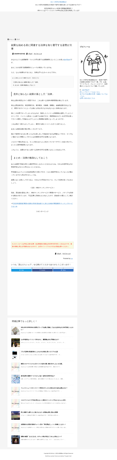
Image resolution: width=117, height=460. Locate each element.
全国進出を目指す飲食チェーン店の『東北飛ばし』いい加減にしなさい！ (43, 424)
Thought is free (67, 456)
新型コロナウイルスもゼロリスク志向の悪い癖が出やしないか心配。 (42, 364)
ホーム (11, 39)
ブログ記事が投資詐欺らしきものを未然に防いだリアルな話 (39, 351)
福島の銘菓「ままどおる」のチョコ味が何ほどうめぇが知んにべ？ (41, 436)
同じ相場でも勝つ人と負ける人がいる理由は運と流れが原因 (39, 412)
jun (72, 258)
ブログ (18, 39)
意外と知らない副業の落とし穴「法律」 (26, 82)
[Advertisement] (58, 24)
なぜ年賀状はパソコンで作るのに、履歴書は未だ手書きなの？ (40, 339)
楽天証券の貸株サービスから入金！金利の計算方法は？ (38, 376)
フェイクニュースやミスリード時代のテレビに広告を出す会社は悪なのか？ (44, 388)
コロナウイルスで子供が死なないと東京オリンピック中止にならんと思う (43, 400)
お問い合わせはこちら (87, 98)
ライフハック (38, 54)
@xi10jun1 (67, 59)
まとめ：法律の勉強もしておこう (24, 85)
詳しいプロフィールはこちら (90, 92)
